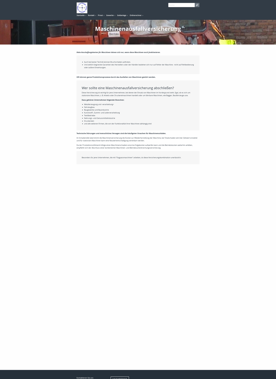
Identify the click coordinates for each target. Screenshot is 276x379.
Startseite (81, 15)
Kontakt (91, 15)
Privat (100, 15)
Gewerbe (110, 15)
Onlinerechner (136, 15)
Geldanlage (121, 15)
